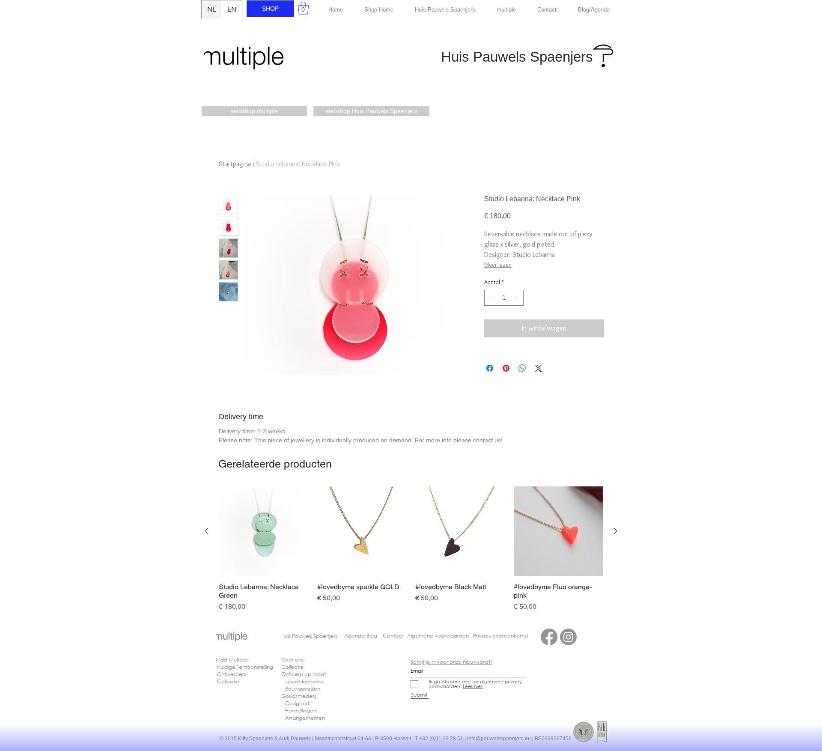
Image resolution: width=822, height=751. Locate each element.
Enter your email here (296, 384)
